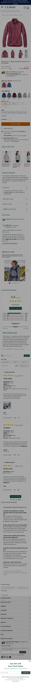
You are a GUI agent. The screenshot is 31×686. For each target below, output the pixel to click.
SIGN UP (25, 672)
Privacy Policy (15, 681)
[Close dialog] (29, 661)
